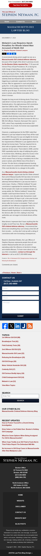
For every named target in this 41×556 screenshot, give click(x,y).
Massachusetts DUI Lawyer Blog (20, 13)
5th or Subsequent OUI (14, 258)
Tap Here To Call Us (20, 5)
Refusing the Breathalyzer (9, 260)
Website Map (20, 518)
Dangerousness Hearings (28, 258)
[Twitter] (11, 326)
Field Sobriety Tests (11, 345)
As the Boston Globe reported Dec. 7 (16, 64)
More (34, 21)
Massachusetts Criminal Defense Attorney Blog (20, 411)
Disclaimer (21, 506)
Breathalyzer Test (10, 341)
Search (20, 400)
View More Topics (8, 385)
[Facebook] (5, 326)
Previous (6, 273)
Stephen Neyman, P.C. (28, 547)
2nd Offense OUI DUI (11, 349)
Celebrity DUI (8, 369)
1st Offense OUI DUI (11, 337)
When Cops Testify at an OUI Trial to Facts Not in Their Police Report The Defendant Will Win (20, 443)
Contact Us (20, 21)
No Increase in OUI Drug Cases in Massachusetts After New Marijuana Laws (20, 450)
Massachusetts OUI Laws (13, 353)
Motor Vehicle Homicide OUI (14, 365)
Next (19, 273)
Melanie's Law (9, 381)
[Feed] (30, 326)
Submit (20, 316)
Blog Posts (20, 524)
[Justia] (23, 326)
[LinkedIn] (17, 326)
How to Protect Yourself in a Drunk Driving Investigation (18, 424)
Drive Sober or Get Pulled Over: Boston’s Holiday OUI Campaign (20, 430)
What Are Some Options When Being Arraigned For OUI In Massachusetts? (20, 437)
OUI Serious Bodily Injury (13, 373)
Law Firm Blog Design (19, 553)
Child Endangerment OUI (13, 377)
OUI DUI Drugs (9, 361)
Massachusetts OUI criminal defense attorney (19, 59)
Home (7, 21)
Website (20, 501)
